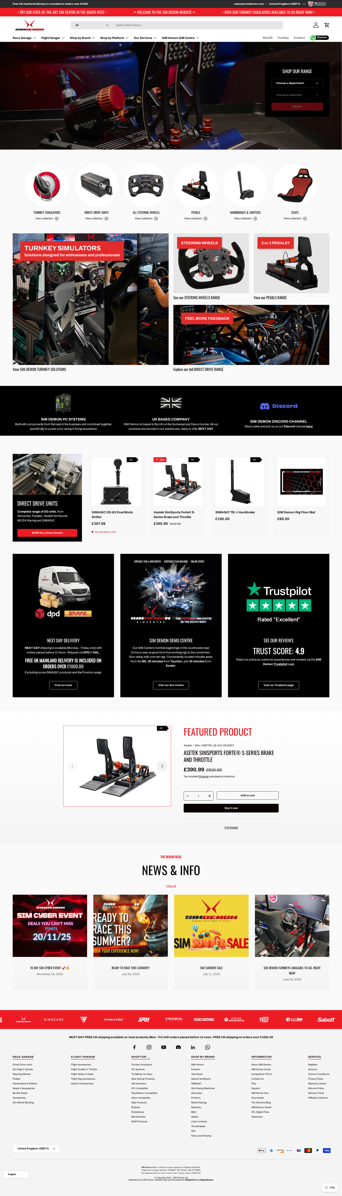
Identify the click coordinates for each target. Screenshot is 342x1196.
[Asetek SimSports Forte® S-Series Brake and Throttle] (178, 481)
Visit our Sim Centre (171, 685)
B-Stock (135, 1107)
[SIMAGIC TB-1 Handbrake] (239, 481)
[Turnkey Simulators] (47, 185)
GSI (193, 1131)
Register (312, 1064)
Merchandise (138, 1116)
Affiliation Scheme (318, 1097)
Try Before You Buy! (141, 1074)
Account (312, 1069)
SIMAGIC (196, 1083)
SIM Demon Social (261, 1107)
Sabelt (194, 1116)
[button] (327, 25)
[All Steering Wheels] (146, 185)
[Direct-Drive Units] (96, 185)
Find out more (63, 685)
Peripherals (137, 1112)
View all (171, 886)
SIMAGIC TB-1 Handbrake (235, 512)
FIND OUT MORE (70, 113)
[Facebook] (134, 1046)
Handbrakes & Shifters (245, 212)
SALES (268, 37)
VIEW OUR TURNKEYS (32, 113)
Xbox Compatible (140, 1097)
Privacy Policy (315, 1078)
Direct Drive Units (22, 1064)
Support (255, 1088)
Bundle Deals (20, 1093)
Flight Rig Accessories (83, 1078)
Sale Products (139, 1102)
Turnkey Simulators (46, 212)
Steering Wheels (22, 1074)
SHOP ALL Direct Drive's (47, 532)
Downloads (257, 1097)
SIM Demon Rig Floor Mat (296, 512)
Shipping (203, 776)
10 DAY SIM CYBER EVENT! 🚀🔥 (50, 967)
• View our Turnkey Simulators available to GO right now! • (160, 12)
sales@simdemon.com (249, 3)
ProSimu (195, 1097)
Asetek (188, 745)
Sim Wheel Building (23, 1102)
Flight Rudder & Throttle (84, 1069)
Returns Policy (316, 1088)
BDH (193, 1112)
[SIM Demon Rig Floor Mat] (301, 481)
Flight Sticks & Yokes (82, 1074)
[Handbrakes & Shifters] (245, 185)
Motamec (196, 1107)
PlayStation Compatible (144, 1093)
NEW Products (139, 1121)
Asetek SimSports (201, 1078)
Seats (295, 212)
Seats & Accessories (24, 1088)
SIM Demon (197, 1064)
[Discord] (178, 1046)
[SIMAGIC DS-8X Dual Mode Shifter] (116, 481)
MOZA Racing (198, 1102)
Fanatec (195, 1069)
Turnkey (283, 37)
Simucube (196, 1093)
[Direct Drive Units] (47, 474)
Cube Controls (199, 1121)
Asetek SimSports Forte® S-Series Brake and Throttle (174, 515)
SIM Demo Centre (261, 1069)
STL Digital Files (260, 1112)
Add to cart (248, 795)
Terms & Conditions (318, 1074)
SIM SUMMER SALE (211, 967)
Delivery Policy (316, 1093)
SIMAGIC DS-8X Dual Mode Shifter (112, 515)
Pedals (195, 212)
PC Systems (138, 1069)
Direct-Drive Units (97, 212)
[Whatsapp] (208, 1046)
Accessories (19, 1097)
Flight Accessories (81, 1064)
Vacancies (256, 1116)
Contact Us (257, 1078)
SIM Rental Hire (260, 1093)
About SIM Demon (261, 1064)
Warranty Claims (317, 1083)
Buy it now (231, 808)
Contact (299, 37)
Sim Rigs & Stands (23, 1069)
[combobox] (177, 25)
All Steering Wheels (146, 212)
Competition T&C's (261, 1074)
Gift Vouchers (138, 1083)
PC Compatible (139, 1088)
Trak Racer (197, 1074)
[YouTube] (164, 1046)
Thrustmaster (198, 1126)
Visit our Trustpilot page (279, 685)
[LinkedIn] (193, 1046)
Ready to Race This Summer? (131, 967)
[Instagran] (149, 1046)
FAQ (253, 1083)
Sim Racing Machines (203, 1088)
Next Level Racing (201, 1135)
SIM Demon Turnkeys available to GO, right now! (292, 970)
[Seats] (295, 185)
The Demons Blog (261, 1102)
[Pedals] (196, 185)
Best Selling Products (143, 1078)
